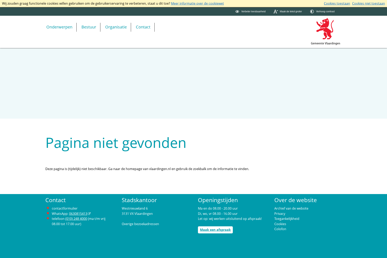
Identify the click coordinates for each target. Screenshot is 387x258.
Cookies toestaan (337, 3)
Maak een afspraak (215, 230)
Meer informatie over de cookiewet (197, 3)
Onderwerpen (59, 27)
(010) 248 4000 (76, 218)
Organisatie (116, 27)
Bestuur (88, 27)
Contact (143, 27)
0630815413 (78, 213)
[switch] (251, 11)
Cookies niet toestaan (368, 3)
